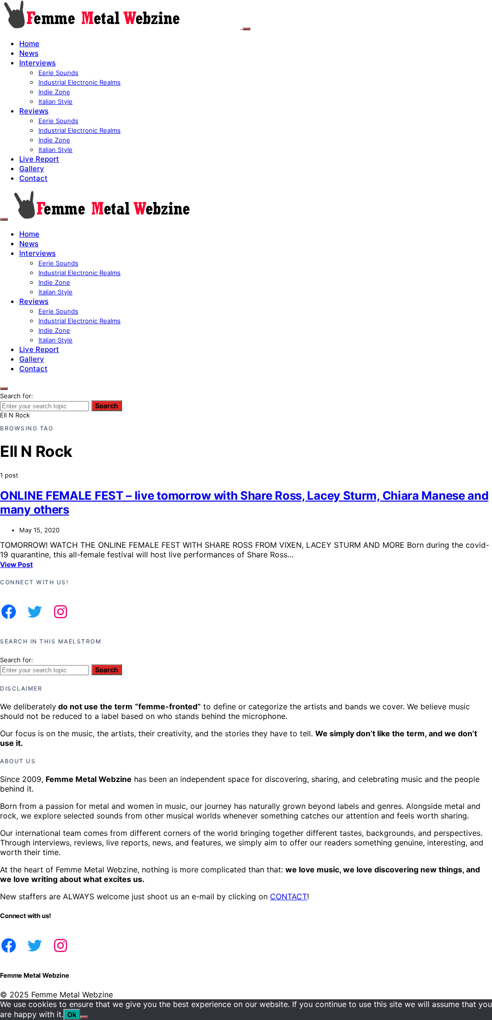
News (28, 53)
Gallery (31, 168)
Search (106, 406)
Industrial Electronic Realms (79, 82)
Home (29, 43)
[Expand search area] (4, 219)
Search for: (16, 396)
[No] (84, 1017)
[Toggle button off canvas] (246, 28)
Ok (71, 1014)
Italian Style (55, 101)
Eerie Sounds (58, 72)
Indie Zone (54, 92)
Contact (33, 178)
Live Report (39, 159)
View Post (16, 564)
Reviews (34, 110)
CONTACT (288, 896)
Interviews (37, 62)
